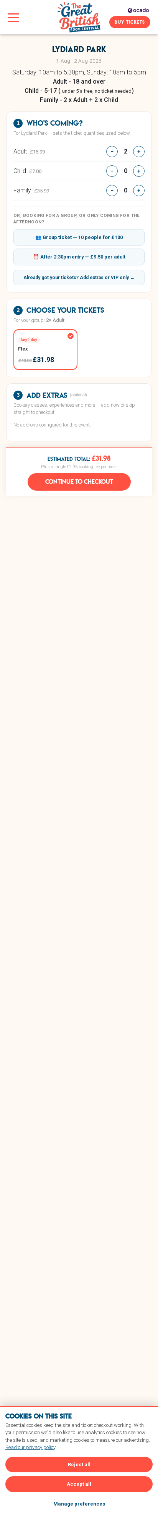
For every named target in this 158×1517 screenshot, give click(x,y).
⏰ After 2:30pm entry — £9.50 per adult (79, 257)
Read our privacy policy (30, 1447)
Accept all (79, 1484)
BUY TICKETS (130, 22)
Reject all (79, 1464)
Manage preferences (79, 1504)
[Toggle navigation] (13, 17)
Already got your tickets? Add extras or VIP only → (79, 277)
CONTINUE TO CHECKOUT (79, 482)
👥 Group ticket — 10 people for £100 (79, 237)
